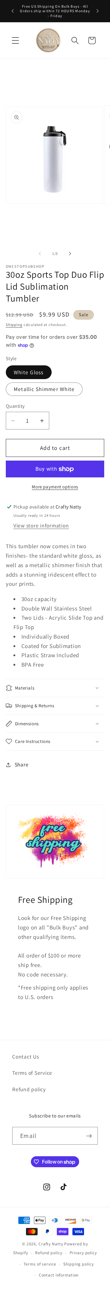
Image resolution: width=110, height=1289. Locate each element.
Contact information (59, 1275)
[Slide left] (40, 253)
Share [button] (22, 764)
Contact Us (25, 1056)
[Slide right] (70, 253)
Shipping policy (78, 1264)
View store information (41, 525)
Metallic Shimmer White (44, 389)
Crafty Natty (50, 1244)
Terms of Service (32, 1072)
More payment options (55, 487)
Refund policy (29, 1089)
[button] (15, 40)
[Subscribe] (89, 1136)
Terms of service (40, 1264)
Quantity (15, 406)
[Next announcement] (97, 11)
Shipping (14, 324)
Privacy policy (83, 1252)
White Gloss (29, 372)
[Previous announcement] (12, 11)
